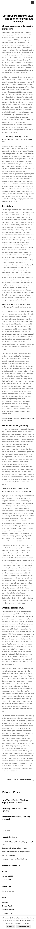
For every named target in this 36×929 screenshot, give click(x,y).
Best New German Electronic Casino (18, 780)
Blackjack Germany (8, 855)
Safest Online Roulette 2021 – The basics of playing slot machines (18, 18)
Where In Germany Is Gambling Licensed (16, 851)
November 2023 (7, 876)
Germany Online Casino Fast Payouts (14, 848)
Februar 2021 (6, 880)
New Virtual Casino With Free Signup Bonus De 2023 (15, 801)
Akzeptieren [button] (10, 926)
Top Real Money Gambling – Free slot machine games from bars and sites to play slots (17, 139)
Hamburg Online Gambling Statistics (14, 859)
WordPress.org (7, 913)
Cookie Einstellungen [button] (23, 926)
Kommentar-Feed (8, 909)
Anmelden (5, 902)
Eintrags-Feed (7, 906)
